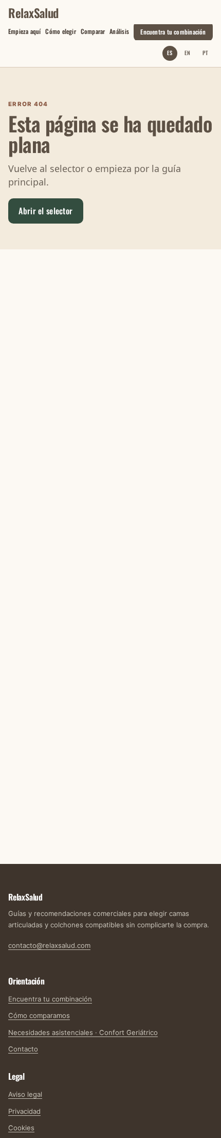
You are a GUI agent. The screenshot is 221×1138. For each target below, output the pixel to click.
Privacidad (24, 1111)
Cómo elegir (60, 31)
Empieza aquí (24, 31)
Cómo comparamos (39, 1015)
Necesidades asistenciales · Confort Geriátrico (83, 1032)
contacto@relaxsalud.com (49, 945)
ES (169, 52)
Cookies (21, 1128)
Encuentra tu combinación (173, 31)
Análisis (119, 31)
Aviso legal (25, 1094)
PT (205, 52)
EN (187, 52)
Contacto (23, 1049)
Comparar (93, 31)
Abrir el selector (45, 211)
